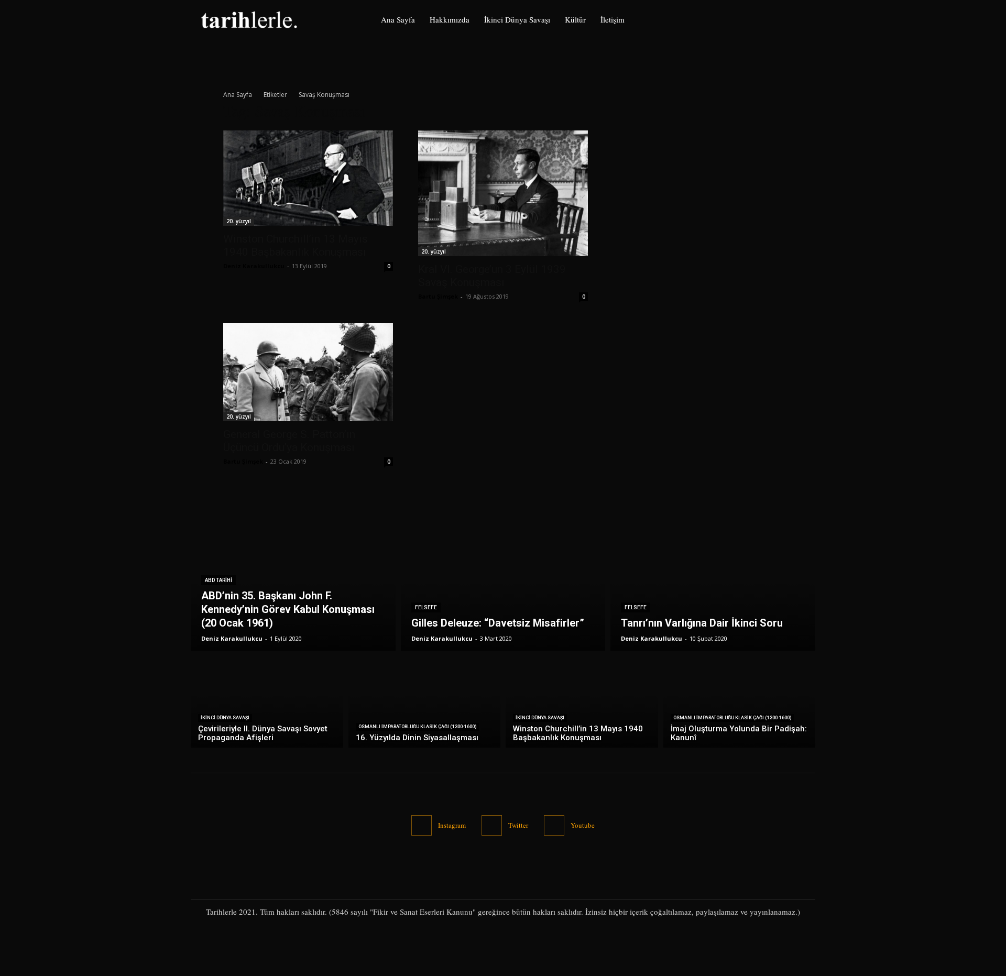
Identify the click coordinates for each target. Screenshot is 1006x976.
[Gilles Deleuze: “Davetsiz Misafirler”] (503, 590)
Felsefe (426, 607)
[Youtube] (554, 825)
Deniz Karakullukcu (254, 266)
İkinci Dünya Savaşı (225, 717)
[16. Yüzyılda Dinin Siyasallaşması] (424, 702)
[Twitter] (806, 19)
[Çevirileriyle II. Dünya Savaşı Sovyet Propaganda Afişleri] (267, 702)
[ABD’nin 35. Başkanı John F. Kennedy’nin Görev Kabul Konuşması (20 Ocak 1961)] (293, 590)
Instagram (452, 825)
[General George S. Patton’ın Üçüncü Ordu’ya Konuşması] (308, 372)
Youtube (583, 825)
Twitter (518, 825)
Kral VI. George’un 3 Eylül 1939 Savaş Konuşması (492, 276)
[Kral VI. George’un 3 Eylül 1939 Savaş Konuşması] (503, 193)
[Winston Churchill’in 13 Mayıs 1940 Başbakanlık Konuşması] (308, 178)
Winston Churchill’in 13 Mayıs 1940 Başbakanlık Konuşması (295, 245)
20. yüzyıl (238, 221)
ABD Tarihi (218, 580)
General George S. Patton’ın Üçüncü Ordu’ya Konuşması (289, 441)
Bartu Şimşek (438, 296)
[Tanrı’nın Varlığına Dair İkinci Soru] (712, 590)
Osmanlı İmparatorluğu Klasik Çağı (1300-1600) (417, 726)
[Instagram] (784, 19)
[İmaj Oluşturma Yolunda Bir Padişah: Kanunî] (739, 702)
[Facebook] (762, 19)
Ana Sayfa (237, 94)
